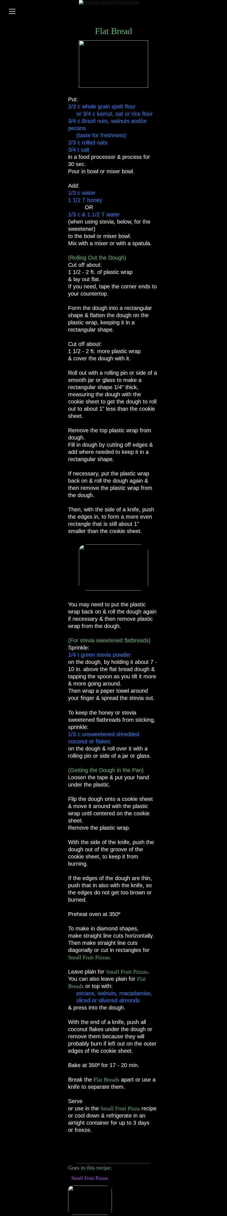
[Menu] (12, 11)
